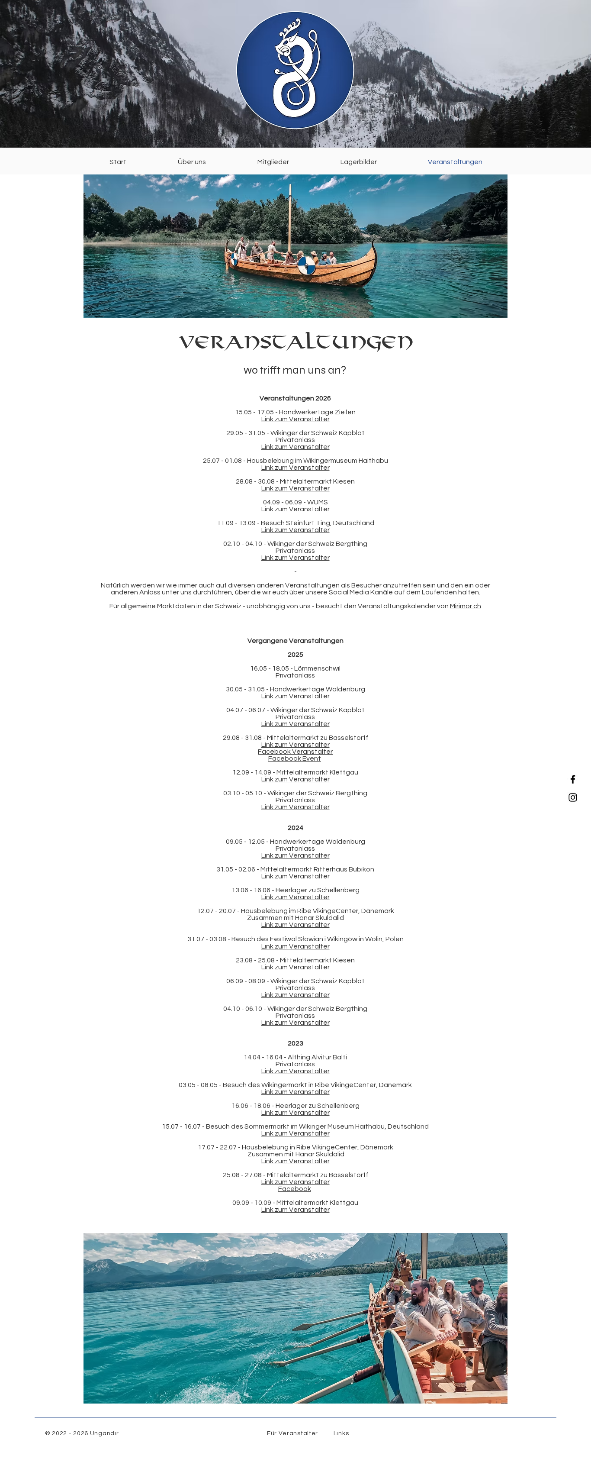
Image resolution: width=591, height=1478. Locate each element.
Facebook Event (294, 758)
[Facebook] (572, 779)
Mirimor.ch (465, 606)
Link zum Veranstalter (295, 419)
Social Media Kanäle (361, 592)
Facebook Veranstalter (295, 751)
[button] (191, 162)
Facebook (294, 1188)
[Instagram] (572, 797)
